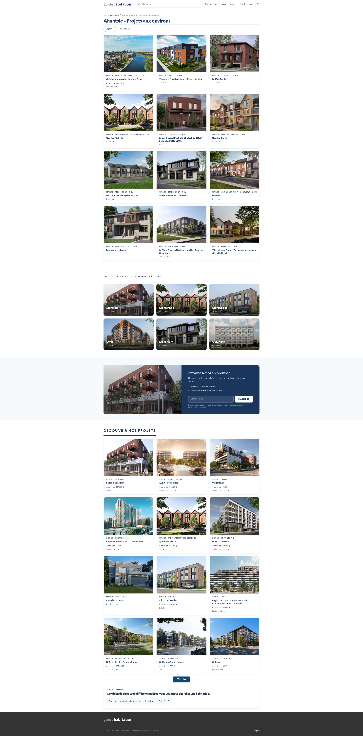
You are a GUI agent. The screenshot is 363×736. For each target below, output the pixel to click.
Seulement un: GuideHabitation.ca (124, 701)
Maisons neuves (228, 4)
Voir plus (181, 679)
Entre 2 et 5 (164, 701)
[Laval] (129, 334)
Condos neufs (211, 4)
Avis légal (143, 730)
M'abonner (243, 399)
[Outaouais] (234, 334)
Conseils (134, 730)
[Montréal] (129, 300)
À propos (125, 730)
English (256, 730)
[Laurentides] (234, 300)
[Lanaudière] (181, 334)
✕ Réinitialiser (124, 29)
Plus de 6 (149, 701)
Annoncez (116, 730)
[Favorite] (149, 39)
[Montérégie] (181, 300)
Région (110, 29)
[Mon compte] (257, 4)
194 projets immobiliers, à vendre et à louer (132, 276)
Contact (107, 730)
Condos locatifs (246, 4)
